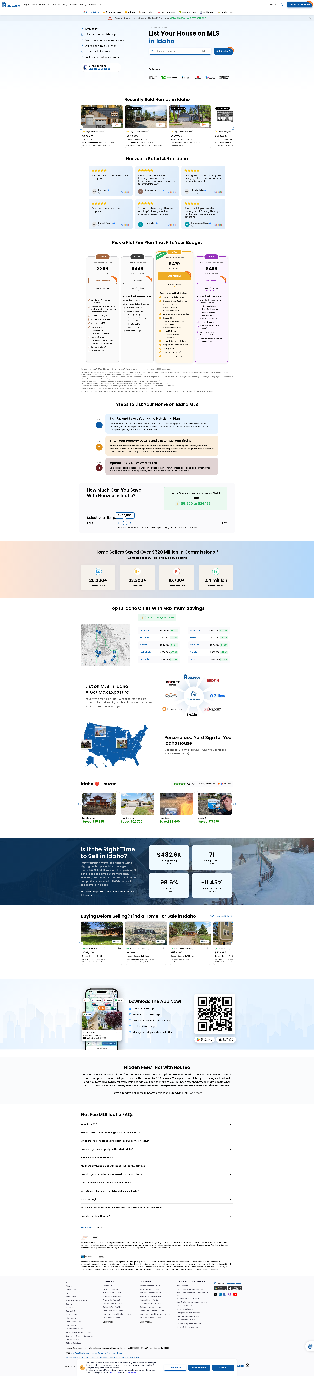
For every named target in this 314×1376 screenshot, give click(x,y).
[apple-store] (235, 1288)
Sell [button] (33, 4)
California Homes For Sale (151, 1304)
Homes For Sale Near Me (150, 1286)
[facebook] (225, 1295)
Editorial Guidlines (73, 1343)
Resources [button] (94, 4)
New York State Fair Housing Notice (124, 1357)
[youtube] (236, 1295)
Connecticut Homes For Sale (152, 1311)
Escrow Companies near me (189, 1323)
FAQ (67, 1293)
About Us (56, 4)
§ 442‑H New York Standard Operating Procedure (87, 1357)
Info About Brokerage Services (84, 1353)
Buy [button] (26, 4)
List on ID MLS (92, 12)
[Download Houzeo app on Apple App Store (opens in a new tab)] (226, 1040)
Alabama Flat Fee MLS (112, 1293)
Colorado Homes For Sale (150, 1307)
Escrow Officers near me (187, 1327)
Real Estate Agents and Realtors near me (192, 1294)
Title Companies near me (188, 1316)
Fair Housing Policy (73, 1322)
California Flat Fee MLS (112, 1304)
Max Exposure (168, 12)
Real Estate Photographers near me (192, 1302)
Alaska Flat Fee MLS (111, 1289)
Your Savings (148, 12)
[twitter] (216, 1295)
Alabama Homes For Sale (150, 1293)
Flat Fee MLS (87, 1227)
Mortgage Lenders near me (188, 1313)
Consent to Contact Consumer (79, 1336)
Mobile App (208, 12)
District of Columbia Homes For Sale (155, 1314)
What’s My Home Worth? (76, 1300)
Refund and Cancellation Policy (79, 1332)
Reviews (73, 4)
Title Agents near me (186, 1320)
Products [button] (43, 4)
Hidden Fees (227, 12)
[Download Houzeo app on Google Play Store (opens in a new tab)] (204, 1040)
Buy (67, 1283)
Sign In (273, 4)
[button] (119, 116)
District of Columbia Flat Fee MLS (117, 1314)
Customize (175, 1367)
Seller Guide (71, 1297)
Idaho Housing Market (93, 891)
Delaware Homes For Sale (150, 1318)
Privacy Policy (130, 1372)
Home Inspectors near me (188, 1299)
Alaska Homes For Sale (149, 1289)
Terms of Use (114, 1372)
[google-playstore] (220, 1288)
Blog (65, 4)
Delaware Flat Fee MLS (112, 1318)
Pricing (83, 4)
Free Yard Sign (189, 12)
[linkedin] (221, 1295)
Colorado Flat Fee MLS (112, 1307)
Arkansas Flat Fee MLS (112, 1296)
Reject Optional (199, 1367)
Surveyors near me (185, 1306)
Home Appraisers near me (188, 1309)
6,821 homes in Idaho (219, 916)
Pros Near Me (182, 1286)
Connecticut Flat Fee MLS (113, 1311)
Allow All (223, 1367)
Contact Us (71, 1311)
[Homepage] (12, 5)
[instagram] (230, 1295)
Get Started (222, 51)
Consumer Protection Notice (110, 1353)
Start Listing (103, 280)
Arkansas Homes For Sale (150, 1296)
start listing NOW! (300, 4)
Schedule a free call (234, 1283)
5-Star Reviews (113, 12)
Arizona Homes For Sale (150, 1300)
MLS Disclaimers (72, 1340)
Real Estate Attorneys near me (190, 1289)
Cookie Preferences (74, 1329)
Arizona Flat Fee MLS (111, 1300)
